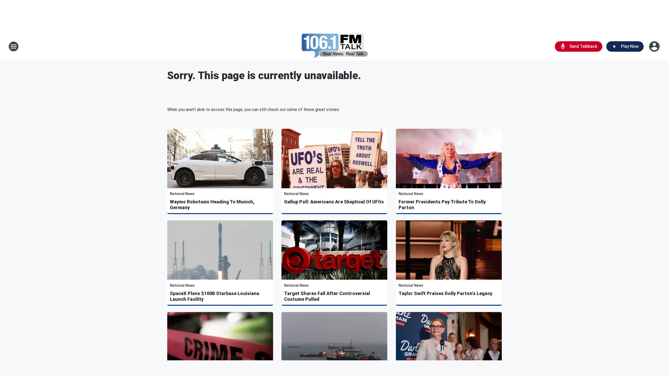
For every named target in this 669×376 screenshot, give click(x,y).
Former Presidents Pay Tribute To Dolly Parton (442, 204)
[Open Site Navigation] (13, 46)
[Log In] (655, 46)
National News (182, 194)
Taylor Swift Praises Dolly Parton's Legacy (445, 293)
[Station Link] (334, 46)
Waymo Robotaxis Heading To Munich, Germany (212, 204)
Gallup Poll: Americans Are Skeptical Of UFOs (334, 201)
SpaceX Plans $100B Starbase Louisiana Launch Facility (214, 296)
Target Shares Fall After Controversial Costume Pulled (327, 296)
